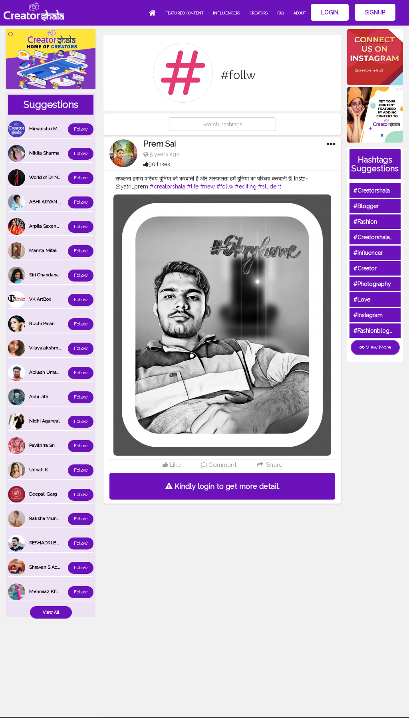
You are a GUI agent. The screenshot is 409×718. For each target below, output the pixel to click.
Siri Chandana (44, 275)
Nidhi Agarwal (44, 421)
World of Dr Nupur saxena (57, 177)
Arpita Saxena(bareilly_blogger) (62, 226)
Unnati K (38, 469)
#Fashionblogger (375, 330)
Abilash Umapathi (48, 372)
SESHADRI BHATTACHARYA (59, 542)
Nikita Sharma (44, 153)
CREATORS (259, 13)
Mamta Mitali (43, 250)
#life (193, 186)
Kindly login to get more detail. (226, 486)
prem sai (159, 144)
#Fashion (365, 221)
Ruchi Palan (42, 323)
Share (273, 464)
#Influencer (368, 253)
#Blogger (366, 206)
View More (378, 347)
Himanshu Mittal (47, 128)
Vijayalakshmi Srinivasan (56, 348)
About (300, 13)
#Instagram (368, 315)
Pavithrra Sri (42, 445)
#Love (361, 299)
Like (174, 464)
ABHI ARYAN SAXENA (53, 201)
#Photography (372, 284)
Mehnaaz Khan (45, 591)
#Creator (365, 268)
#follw (224, 186)
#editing (245, 186)
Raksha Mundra (46, 518)
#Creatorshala (371, 190)
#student (269, 186)
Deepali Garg (43, 494)
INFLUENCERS (226, 13)
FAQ (280, 13)
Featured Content (184, 13)
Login (329, 12)
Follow (81, 129)
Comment (221, 464)
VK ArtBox (40, 299)
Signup (375, 12)
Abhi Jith (38, 396)
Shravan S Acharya (49, 567)
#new (207, 186)
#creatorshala (167, 186)
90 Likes (159, 164)
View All (51, 612)
